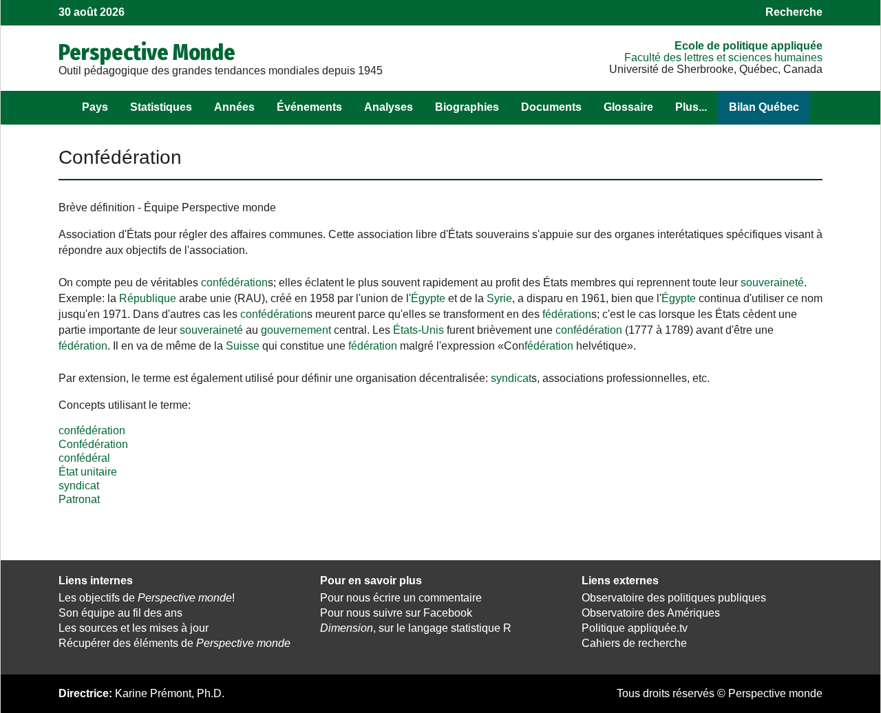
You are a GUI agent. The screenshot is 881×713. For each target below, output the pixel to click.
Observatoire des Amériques (651, 613)
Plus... (691, 107)
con (210, 282)
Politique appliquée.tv (635, 628)
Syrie (499, 298)
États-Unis (418, 330)
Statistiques (161, 107)
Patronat (79, 499)
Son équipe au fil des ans (120, 613)
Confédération (93, 444)
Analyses (388, 107)
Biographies (467, 107)
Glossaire (628, 107)
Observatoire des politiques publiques (674, 598)
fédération (243, 282)
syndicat (511, 378)
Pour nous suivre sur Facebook (396, 613)
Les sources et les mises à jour (134, 628)
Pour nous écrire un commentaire (401, 598)
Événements (309, 107)
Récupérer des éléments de (174, 643)
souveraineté (772, 282)
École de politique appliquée (748, 46)
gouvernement (296, 330)
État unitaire (88, 472)
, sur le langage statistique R (415, 628)
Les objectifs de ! (147, 598)
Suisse (242, 346)
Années (234, 107)
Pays (95, 107)
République (147, 298)
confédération (92, 430)
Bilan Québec (764, 107)
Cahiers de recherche (634, 643)
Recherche (793, 12)
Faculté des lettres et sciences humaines (723, 57)
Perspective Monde (147, 52)
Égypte (428, 298)
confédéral (84, 458)
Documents (551, 107)
